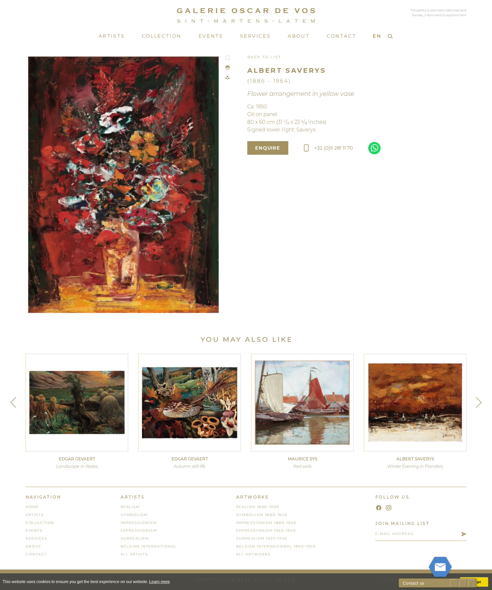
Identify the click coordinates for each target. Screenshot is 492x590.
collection (40, 523)
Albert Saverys (286, 70)
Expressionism (139, 530)
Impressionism (139, 523)
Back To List (264, 57)
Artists (112, 36)
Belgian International (149, 546)
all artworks (253, 554)
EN (377, 36)
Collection (161, 36)
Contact (341, 36)
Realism (130, 507)
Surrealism (135, 538)
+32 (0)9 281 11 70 (333, 148)
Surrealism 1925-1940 (262, 538)
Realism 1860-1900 (258, 507)
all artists (134, 554)
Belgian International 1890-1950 (276, 546)
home (32, 507)
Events (211, 36)
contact (36, 554)
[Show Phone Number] (462, 582)
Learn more (159, 581)
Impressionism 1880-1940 (266, 523)
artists (35, 515)
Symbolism (134, 515)
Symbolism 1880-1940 (262, 515)
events (34, 530)
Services (255, 36)
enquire (267, 148)
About (299, 36)
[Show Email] (453, 582)
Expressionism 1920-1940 (266, 530)
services (37, 538)
